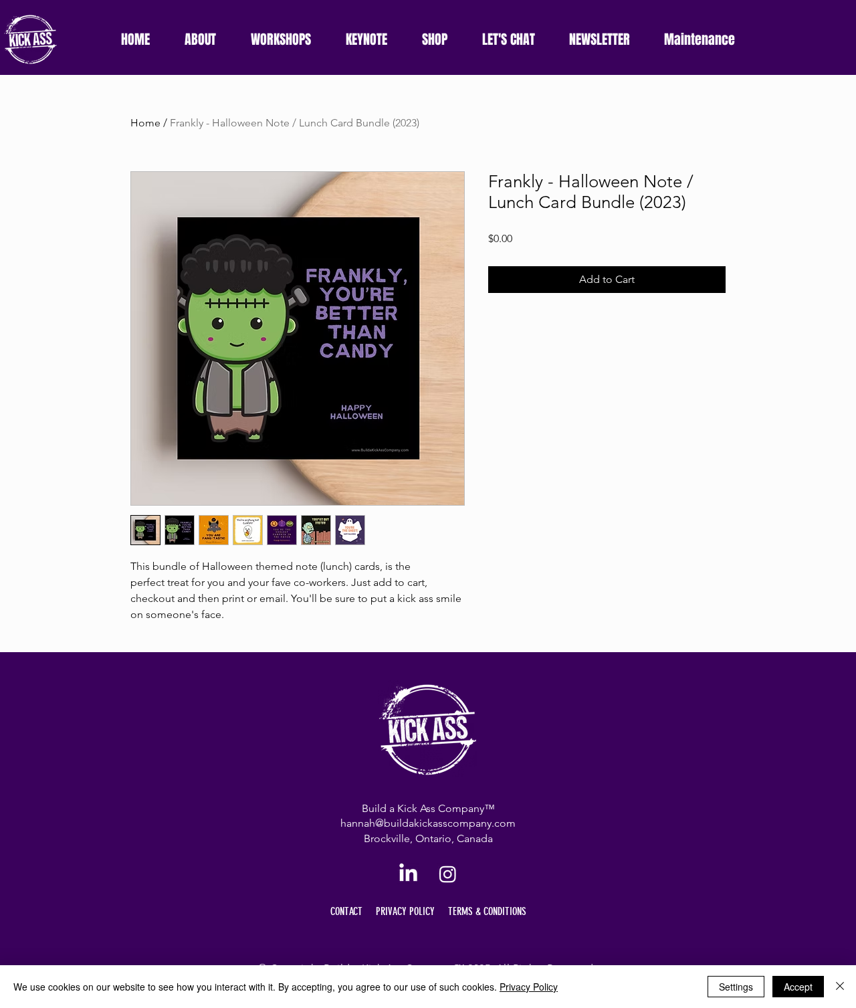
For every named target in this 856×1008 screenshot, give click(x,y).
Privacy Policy (529, 986)
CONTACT (346, 911)
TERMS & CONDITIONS (487, 911)
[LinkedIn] (408, 874)
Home (145, 122)
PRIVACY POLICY (405, 911)
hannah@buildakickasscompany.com (428, 823)
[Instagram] (448, 874)
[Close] (840, 986)
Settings (736, 986)
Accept (798, 986)
